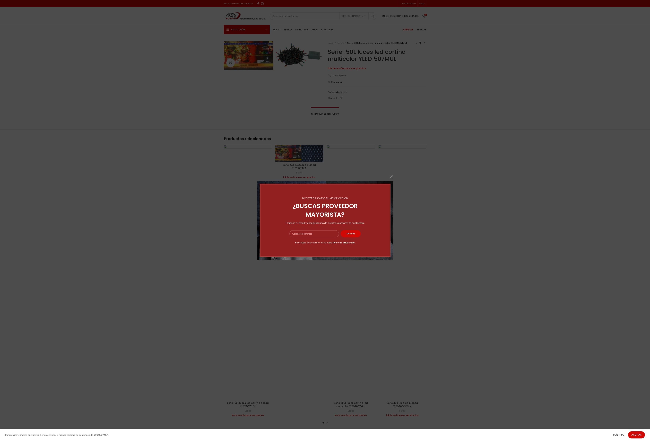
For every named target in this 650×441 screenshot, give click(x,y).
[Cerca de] (391, 177)
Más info (619, 434)
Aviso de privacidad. (344, 242)
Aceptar (636, 434)
